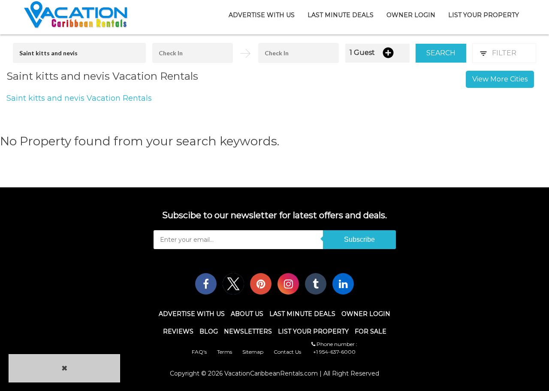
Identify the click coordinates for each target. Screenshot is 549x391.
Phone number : (336, 344)
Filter (504, 53)
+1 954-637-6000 (334, 352)
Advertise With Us (262, 15)
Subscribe (359, 239)
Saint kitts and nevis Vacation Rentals (79, 98)
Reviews (178, 331)
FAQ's (199, 352)
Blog (208, 331)
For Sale (370, 331)
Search (440, 53)
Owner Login (410, 15)
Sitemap (252, 352)
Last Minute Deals (341, 15)
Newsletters (248, 331)
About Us (247, 314)
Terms (224, 352)
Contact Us (287, 352)
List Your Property (483, 15)
